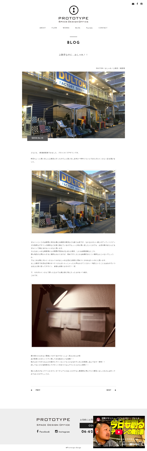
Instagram (64, 432)
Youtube (89, 28)
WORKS (66, 28)
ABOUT (43, 28)
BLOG (77, 28)
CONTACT (103, 28)
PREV (37, 390)
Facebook (44, 432)
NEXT (109, 390)
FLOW (54, 28)
